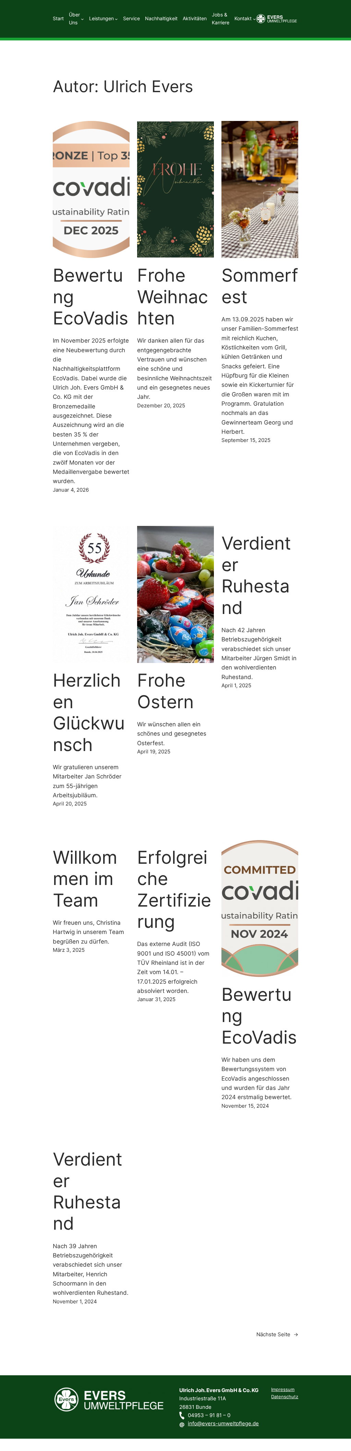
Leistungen (101, 18)
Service (131, 18)
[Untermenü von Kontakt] (254, 18)
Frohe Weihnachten (172, 297)
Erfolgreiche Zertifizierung (174, 889)
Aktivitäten (195, 18)
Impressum (282, 1389)
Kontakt (243, 18)
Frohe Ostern (165, 691)
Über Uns (74, 18)
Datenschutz (284, 1396)
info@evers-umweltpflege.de (223, 1423)
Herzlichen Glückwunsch (89, 712)
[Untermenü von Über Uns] (82, 18)
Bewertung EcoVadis (90, 297)
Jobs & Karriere (220, 18)
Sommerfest (259, 286)
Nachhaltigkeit (161, 18)
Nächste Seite (277, 1334)
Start (58, 18)
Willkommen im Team (85, 879)
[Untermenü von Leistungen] (116, 18)
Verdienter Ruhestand (256, 575)
